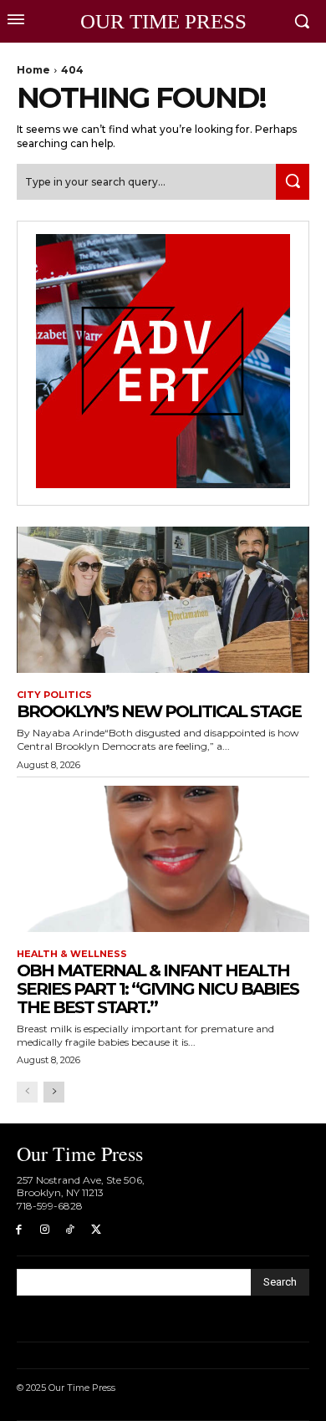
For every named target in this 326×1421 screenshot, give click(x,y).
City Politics (54, 695)
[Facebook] (19, 1230)
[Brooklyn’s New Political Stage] (163, 600)
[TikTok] (70, 1230)
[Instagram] (44, 1230)
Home (33, 70)
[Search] (292, 182)
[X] (95, 1230)
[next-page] (53, 1092)
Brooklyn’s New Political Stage (159, 711)
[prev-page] (27, 1092)
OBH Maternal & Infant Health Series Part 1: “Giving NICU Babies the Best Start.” (157, 988)
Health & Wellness (72, 954)
